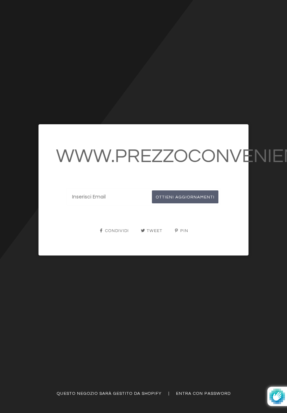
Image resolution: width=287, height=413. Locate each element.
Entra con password (203, 393)
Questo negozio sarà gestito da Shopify (110, 393)
